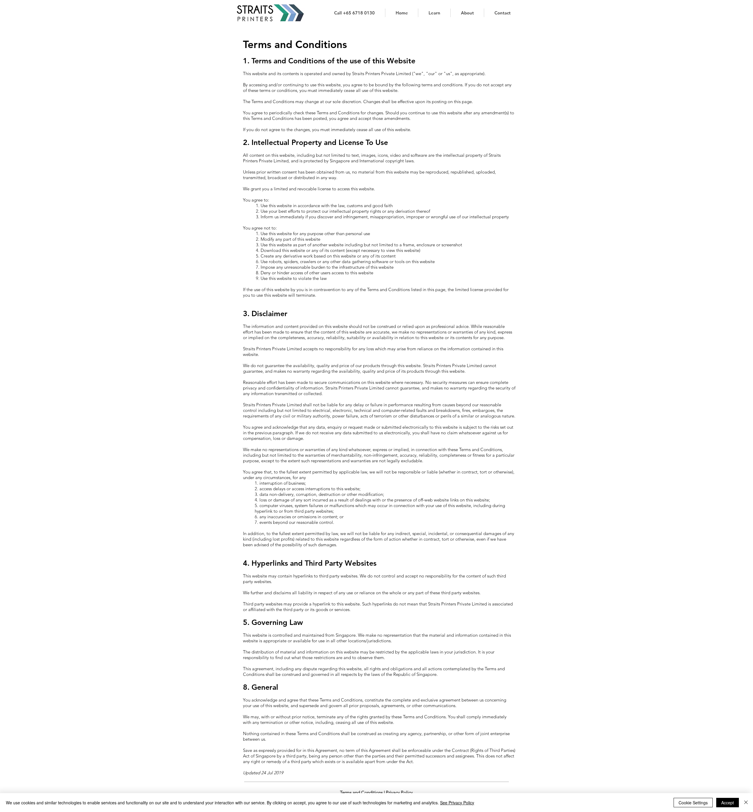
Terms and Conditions (361, 792)
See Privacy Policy (457, 803)
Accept (727, 803)
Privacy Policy (399, 792)
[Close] (745, 802)
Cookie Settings (693, 803)
